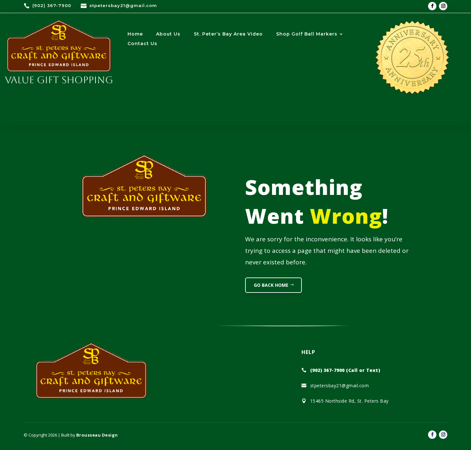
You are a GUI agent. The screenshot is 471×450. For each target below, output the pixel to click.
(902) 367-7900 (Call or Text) (345, 370)
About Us (168, 34)
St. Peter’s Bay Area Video (228, 34)
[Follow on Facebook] (432, 6)
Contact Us (142, 43)
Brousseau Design (97, 435)
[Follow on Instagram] (443, 6)
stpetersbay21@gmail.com (123, 5)
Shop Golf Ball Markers (306, 34)
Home (135, 34)
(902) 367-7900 (51, 5)
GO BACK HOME (271, 285)
